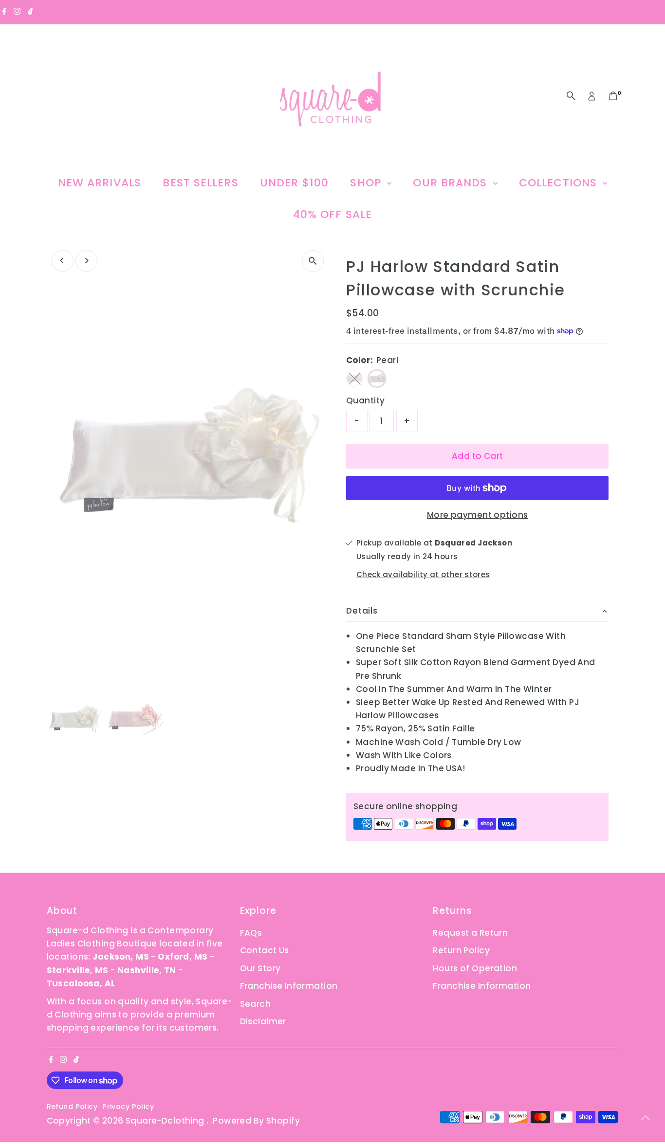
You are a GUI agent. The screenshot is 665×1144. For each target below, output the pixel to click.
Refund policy (72, 1106)
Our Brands (451, 182)
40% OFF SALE (332, 214)
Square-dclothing (166, 1120)
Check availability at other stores (423, 574)
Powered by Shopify (256, 1120)
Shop (367, 182)
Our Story (260, 968)
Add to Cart (477, 456)
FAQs (251, 933)
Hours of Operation (475, 968)
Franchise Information (289, 986)
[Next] (86, 261)
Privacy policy (128, 1106)
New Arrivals (99, 182)
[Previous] (63, 261)
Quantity (365, 400)
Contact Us (264, 950)
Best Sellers (200, 182)
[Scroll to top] (645, 1117)
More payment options (477, 515)
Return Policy (461, 950)
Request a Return (470, 933)
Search (255, 1004)
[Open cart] (613, 95)
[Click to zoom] (313, 261)
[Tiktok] (30, 11)
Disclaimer (263, 1021)
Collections (559, 182)
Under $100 (294, 182)
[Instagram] (17, 11)
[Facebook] (4, 11)
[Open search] (571, 95)
